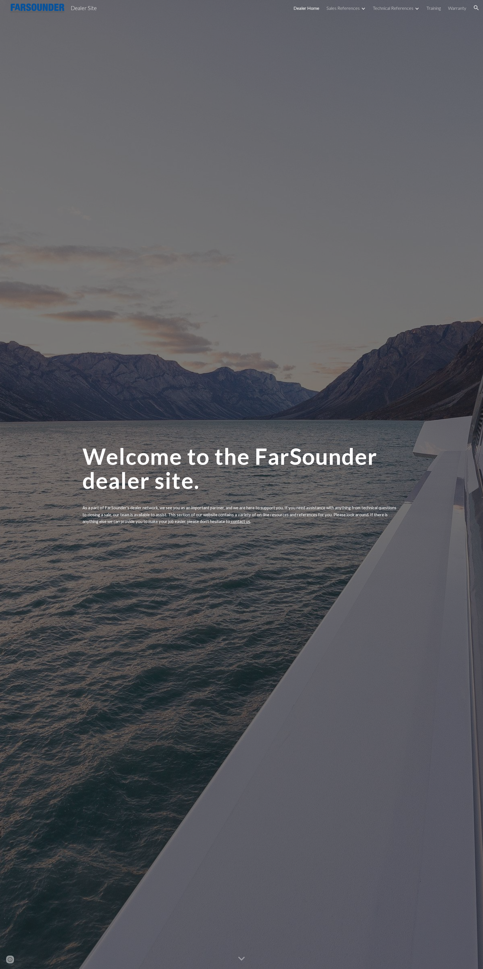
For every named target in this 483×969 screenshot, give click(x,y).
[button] (476, 8)
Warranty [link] (457, 8)
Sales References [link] (343, 8)
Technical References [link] (393, 8)
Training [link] (434, 8)
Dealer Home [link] (306, 8)
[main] (241, 470)
